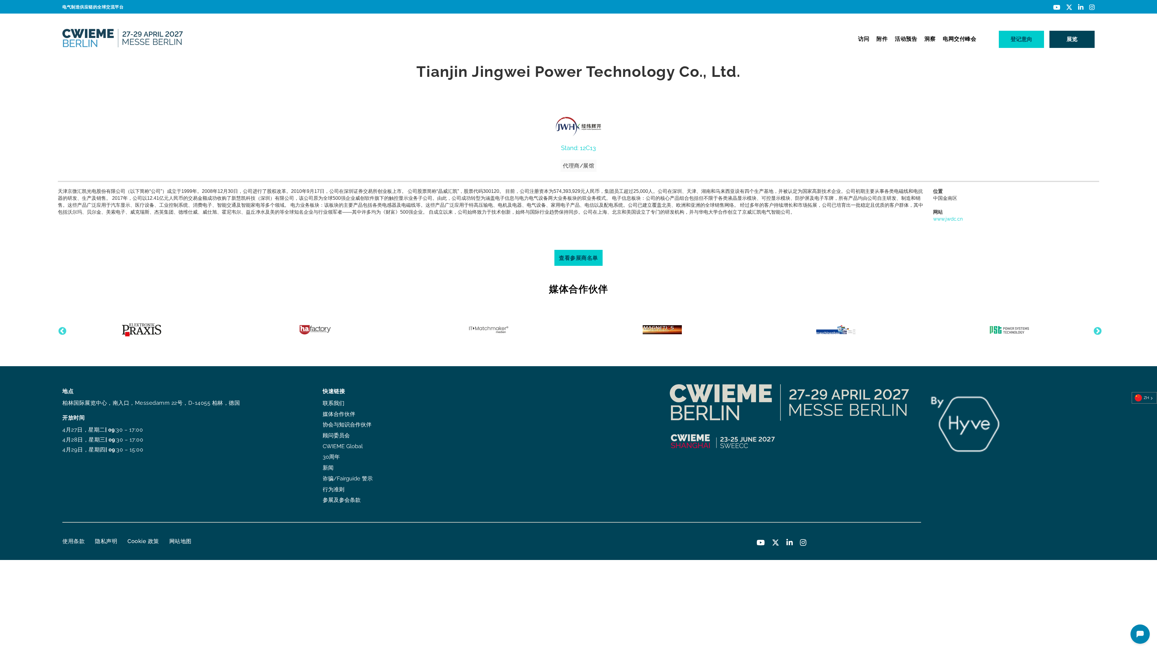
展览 (1072, 39)
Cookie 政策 (143, 541)
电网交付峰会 (959, 39)
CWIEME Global (343, 446)
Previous (61, 330)
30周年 (331, 457)
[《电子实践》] (141, 329)
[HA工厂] (315, 329)
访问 (863, 39)
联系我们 (333, 403)
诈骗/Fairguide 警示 (348, 478)
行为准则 (333, 489)
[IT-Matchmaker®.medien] (488, 329)
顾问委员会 (336, 435)
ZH (1146, 397)
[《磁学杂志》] (662, 329)
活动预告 (906, 39)
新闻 (328, 467)
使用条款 (73, 541)
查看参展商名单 (578, 258)
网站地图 (180, 541)
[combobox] (1144, 398)
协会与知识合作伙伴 (347, 424)
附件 (882, 39)
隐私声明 (106, 541)
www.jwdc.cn (948, 219)
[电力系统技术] (1009, 330)
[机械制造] (835, 329)
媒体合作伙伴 (339, 414)
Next (1096, 330)
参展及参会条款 (342, 500)
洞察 (930, 39)
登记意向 (1021, 39)
